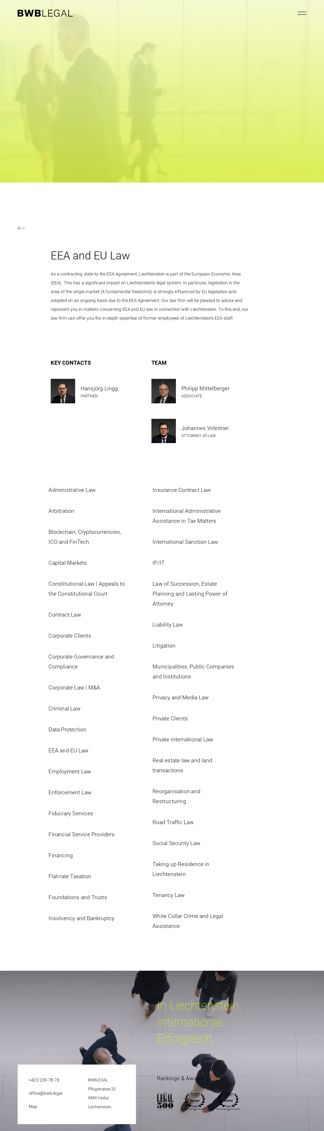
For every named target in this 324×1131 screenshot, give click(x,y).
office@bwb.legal (45, 1093)
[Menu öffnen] (302, 13)
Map (33, 1106)
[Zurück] (162, 228)
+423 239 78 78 (44, 1080)
